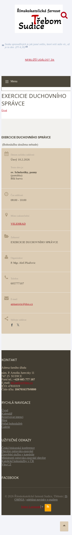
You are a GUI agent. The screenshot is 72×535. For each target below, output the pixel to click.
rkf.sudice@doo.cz (22, 382)
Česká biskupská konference (18, 447)
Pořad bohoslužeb (11, 423)
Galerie (5, 426)
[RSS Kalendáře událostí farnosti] (48, 508)
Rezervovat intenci (12, 417)
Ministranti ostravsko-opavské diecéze (23, 457)
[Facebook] (12, 325)
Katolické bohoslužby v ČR (17, 461)
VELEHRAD (18, 223)
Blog (4, 420)
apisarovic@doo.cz (22, 304)
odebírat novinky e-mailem (42, 499)
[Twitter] (18, 325)
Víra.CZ (6, 464)
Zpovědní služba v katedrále (17, 454)
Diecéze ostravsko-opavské (17, 451)
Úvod (4, 110)
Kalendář (6, 413)
